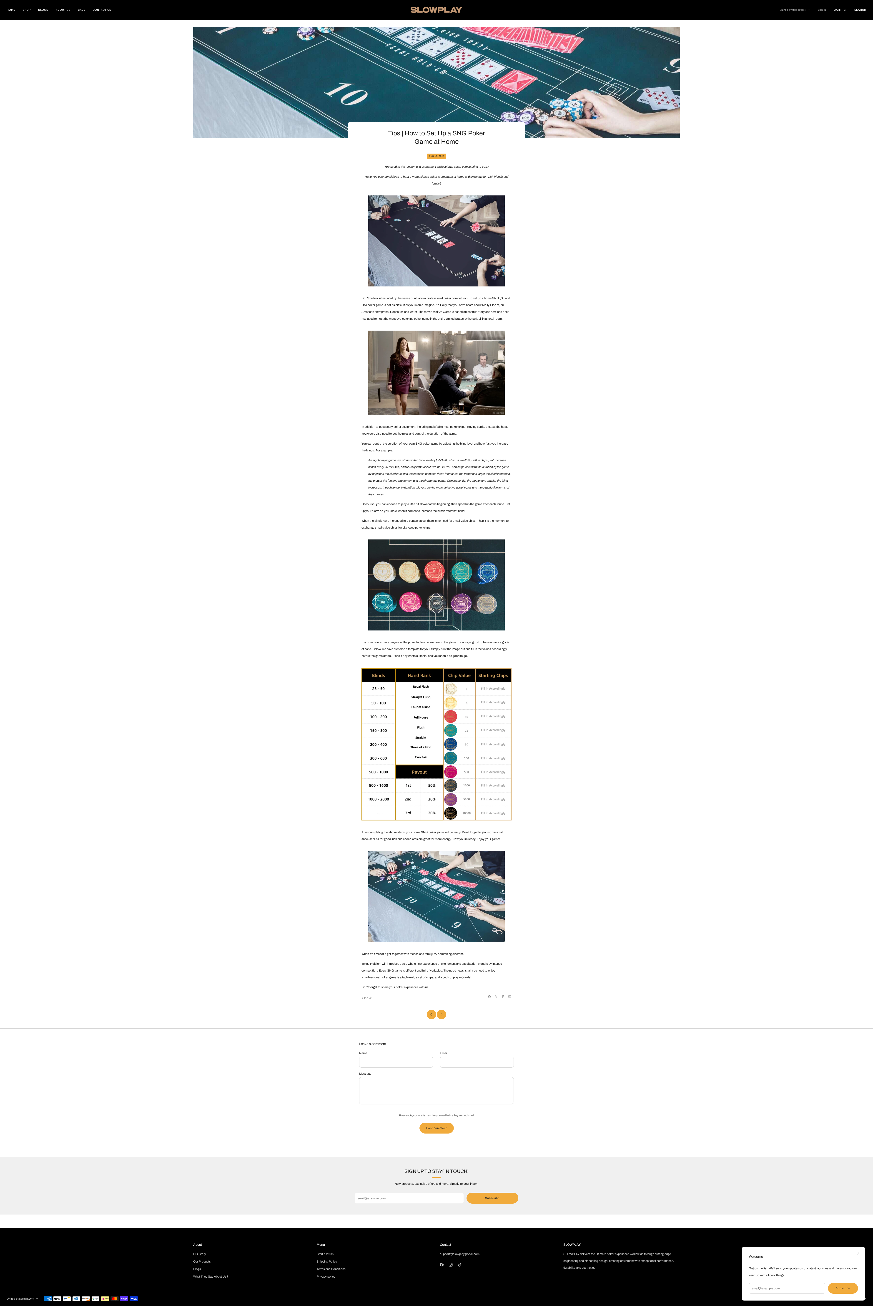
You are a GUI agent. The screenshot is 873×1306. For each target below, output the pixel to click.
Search (860, 9)
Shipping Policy (327, 1261)
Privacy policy (326, 1276)
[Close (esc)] (859, 1253)
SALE (81, 9)
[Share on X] (496, 997)
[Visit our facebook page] (441, 1264)
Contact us (102, 9)
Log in (822, 10)
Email (443, 1053)
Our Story (199, 1254)
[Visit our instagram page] (450, 1264)
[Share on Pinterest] (503, 997)
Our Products (202, 1261)
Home (11, 9)
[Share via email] (510, 997)
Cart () (840, 9)
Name (363, 1053)
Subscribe (843, 1288)
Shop (27, 9)
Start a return (325, 1254)
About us (63, 9)
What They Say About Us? (210, 1276)
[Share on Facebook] (489, 997)
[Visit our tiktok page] (459, 1264)
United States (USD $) (793, 10)
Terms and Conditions (331, 1269)
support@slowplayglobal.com (459, 1254)
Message (365, 1073)
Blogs (43, 9)
